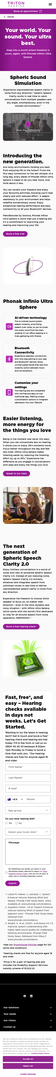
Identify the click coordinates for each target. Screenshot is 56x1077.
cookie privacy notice (40, 1053)
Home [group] (10, 16)
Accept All (28, 1059)
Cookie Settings (28, 1074)
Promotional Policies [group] (25, 944)
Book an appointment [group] (26, 11)
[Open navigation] (50, 4)
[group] (15, 234)
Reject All (28, 1066)
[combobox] (26, 831)
